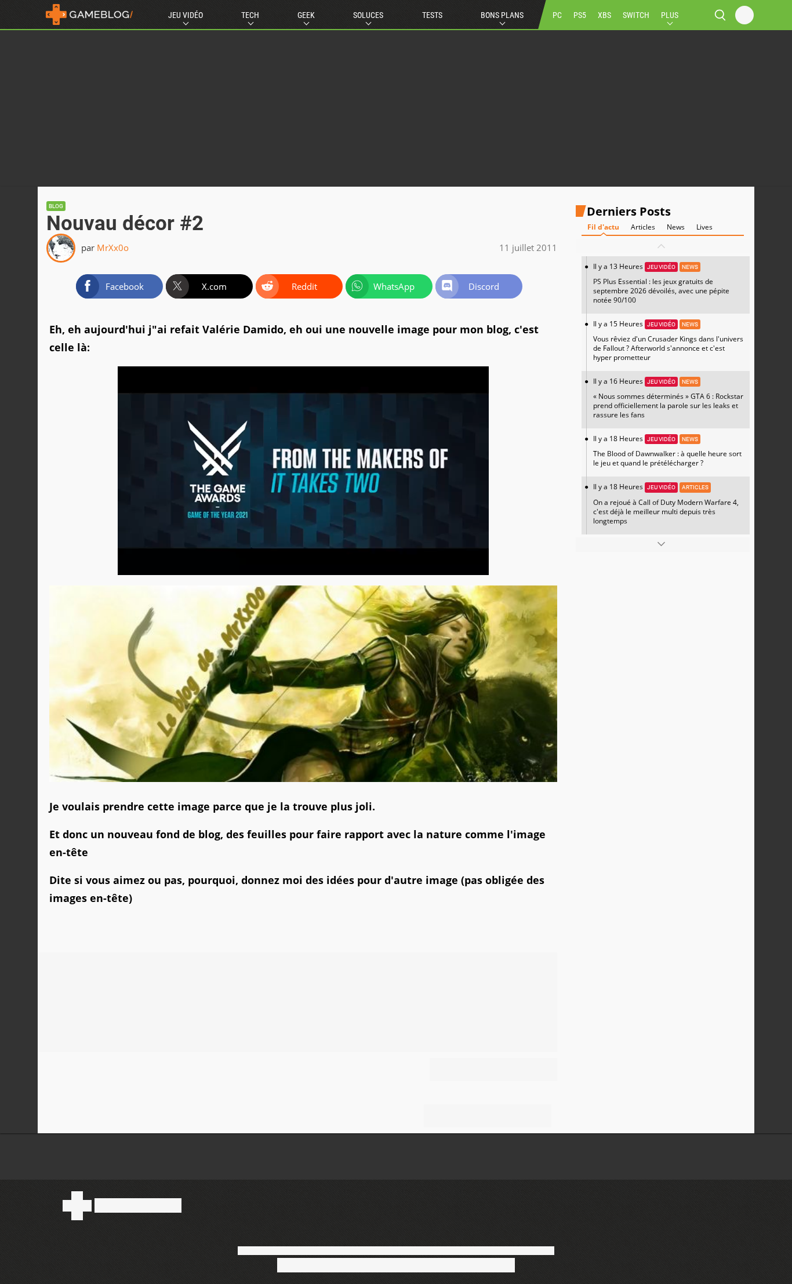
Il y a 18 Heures (667, 451)
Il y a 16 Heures (668, 398)
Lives (704, 227)
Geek (306, 15)
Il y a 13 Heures (661, 283)
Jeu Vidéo (185, 15)
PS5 (579, 15)
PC (557, 15)
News (676, 227)
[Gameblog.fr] (86, 14)
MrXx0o (113, 247)
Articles (643, 227)
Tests (432, 15)
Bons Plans (502, 15)
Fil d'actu (603, 227)
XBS (604, 15)
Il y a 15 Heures (668, 340)
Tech (250, 15)
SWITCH (636, 15)
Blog (56, 206)
